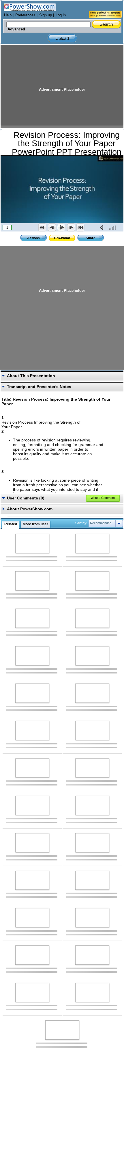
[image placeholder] (32, 543)
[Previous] (52, 227)
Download (62, 238)
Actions (33, 238)
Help (8, 15)
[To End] (80, 227)
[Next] (71, 227)
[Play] (61, 227)
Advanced (16, 29)
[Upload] (62, 38)
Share (90, 238)
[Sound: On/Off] (103, 227)
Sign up (45, 15)
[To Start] (42, 227)
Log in (61, 15)
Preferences (25, 15)
